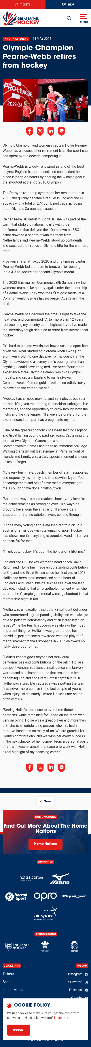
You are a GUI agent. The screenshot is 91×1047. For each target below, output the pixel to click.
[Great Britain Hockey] (21, 18)
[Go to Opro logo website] (45, 896)
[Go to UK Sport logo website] (45, 913)
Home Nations (45, 844)
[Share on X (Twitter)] (40, 131)
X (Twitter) (75, 982)
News (48, 801)
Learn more (62, 1018)
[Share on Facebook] (29, 131)
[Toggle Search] (69, 18)
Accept (19, 1030)
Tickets (25, 4)
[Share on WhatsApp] (61, 131)
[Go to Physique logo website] (74, 896)
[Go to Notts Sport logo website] (31, 879)
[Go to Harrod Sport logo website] (17, 896)
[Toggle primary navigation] (83, 18)
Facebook (76, 990)
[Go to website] (60, 879)
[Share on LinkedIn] (50, 131)
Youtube (77, 998)
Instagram (75, 974)
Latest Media (13, 990)
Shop (71, 4)
